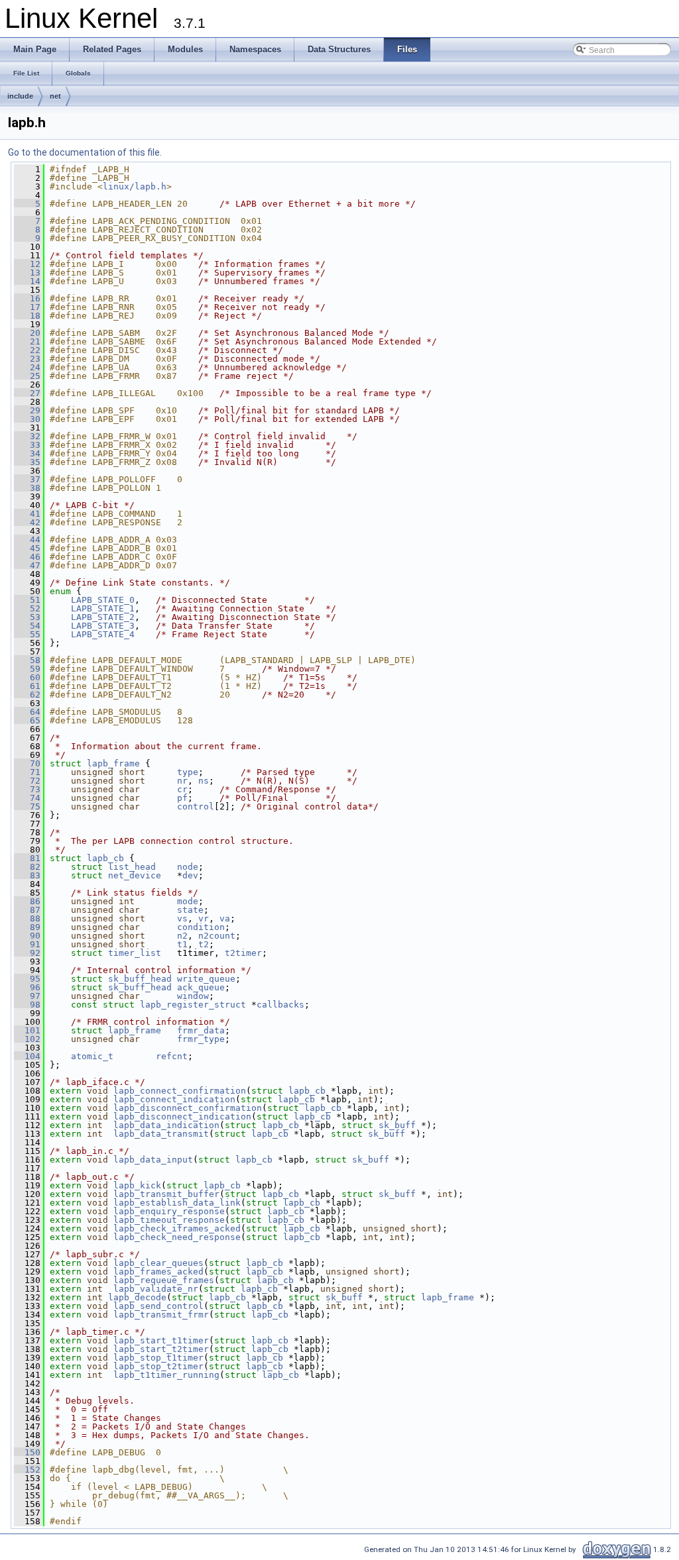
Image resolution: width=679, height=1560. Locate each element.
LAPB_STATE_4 (103, 634)
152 (27, 1470)
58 (27, 660)
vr (203, 918)
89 (27, 927)
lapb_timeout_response (169, 1220)
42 (27, 522)
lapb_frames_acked (158, 1271)
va (224, 918)
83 (27, 875)
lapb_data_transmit (161, 1134)
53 (27, 617)
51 (27, 600)
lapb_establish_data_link (177, 1203)
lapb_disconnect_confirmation (187, 1108)
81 (27, 858)
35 (27, 462)
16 (27, 298)
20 (27, 333)
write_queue (206, 979)
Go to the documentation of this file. (85, 152)
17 (27, 307)
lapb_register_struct (193, 1005)
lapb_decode (137, 1297)
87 (27, 910)
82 (27, 867)
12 (27, 264)
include (20, 96)
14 (27, 281)
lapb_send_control (158, 1306)
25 (27, 376)
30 (27, 419)
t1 (182, 944)
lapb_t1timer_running (166, 1375)
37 (27, 479)
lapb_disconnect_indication (182, 1116)
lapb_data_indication (166, 1125)
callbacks (280, 1005)
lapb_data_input (153, 1160)
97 (27, 996)
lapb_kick (137, 1185)
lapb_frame (113, 763)
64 (27, 712)
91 (27, 944)
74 (27, 798)
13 (27, 273)
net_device (134, 875)
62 (27, 695)
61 (27, 686)
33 (27, 445)
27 (27, 393)
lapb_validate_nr (155, 1289)
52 (27, 608)
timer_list (134, 953)
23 (27, 359)
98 (27, 1005)
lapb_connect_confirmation (179, 1091)
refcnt (172, 1056)
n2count (216, 936)
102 (27, 1039)
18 (27, 316)
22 (27, 350)
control (195, 806)
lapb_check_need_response (177, 1237)
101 (27, 1030)
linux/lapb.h (134, 186)
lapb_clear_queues (158, 1263)
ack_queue (201, 987)
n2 (182, 936)
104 (27, 1056)
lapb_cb (105, 858)
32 (27, 436)
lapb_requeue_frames (163, 1280)
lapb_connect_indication (174, 1099)
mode (187, 901)
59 (27, 669)
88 (27, 918)
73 (27, 789)
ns (203, 781)
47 (27, 565)
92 (27, 953)
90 (27, 936)
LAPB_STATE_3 (103, 626)
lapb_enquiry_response (169, 1211)
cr (182, 789)
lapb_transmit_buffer (166, 1194)
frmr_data (201, 1030)
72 (27, 781)
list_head (132, 867)
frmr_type (201, 1039)
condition (201, 927)
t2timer (243, 953)
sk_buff (397, 1125)
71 (27, 772)
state (190, 910)
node (187, 867)
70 (27, 763)
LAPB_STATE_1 (103, 608)
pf (182, 798)
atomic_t (92, 1056)
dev (190, 875)
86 (27, 901)
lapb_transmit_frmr (161, 1315)
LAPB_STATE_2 (103, 617)
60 (27, 677)
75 (27, 806)
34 (27, 453)
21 (27, 341)
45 (27, 548)
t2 (203, 944)
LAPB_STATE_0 (103, 600)
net (55, 96)
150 (27, 1452)
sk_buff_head (140, 979)
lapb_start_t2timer (161, 1349)
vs (182, 918)
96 (27, 987)
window (193, 996)
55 (27, 634)
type (187, 772)
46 (27, 557)
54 (27, 626)
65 (27, 720)
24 (27, 367)
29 (27, 410)
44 (27, 540)
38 (27, 488)
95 (27, 979)
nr (182, 781)
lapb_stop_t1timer (158, 1358)
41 (27, 514)
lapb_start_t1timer (161, 1340)
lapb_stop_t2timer (158, 1366)
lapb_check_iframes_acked (177, 1228)
